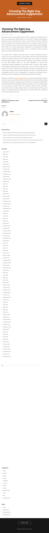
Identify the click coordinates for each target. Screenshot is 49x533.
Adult (3, 107)
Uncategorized (6, 498)
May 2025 (5, 188)
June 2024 (5, 216)
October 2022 (6, 265)
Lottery (5, 488)
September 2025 (7, 179)
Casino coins (24, 3)
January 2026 (6, 169)
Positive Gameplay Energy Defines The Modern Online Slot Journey (19, 135)
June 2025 (5, 186)
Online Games (6, 490)
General (5, 483)
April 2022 (5, 280)
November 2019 (7, 351)
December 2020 (7, 319)
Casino (4, 475)
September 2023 (7, 238)
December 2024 (7, 201)
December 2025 (7, 171)
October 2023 (6, 235)
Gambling (5, 480)
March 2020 (6, 341)
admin (29, 17)
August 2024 (6, 211)
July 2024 (5, 213)
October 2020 (6, 324)
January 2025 (6, 198)
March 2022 (6, 282)
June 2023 (5, 245)
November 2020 (7, 322)
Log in (4, 507)
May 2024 (5, 218)
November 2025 (7, 174)
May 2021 (5, 307)
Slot (4, 495)
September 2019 (7, 356)
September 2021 (7, 297)
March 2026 (6, 164)
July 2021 (5, 302)
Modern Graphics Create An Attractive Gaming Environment (17, 137)
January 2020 (6, 346)
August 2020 (6, 329)
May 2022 (5, 277)
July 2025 (5, 184)
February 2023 (6, 255)
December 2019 (6, 349)
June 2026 (5, 156)
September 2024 (7, 208)
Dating (4, 478)
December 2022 (7, 260)
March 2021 (6, 312)
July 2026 (5, 154)
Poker (4, 493)
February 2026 (6, 166)
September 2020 (7, 326)
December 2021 (6, 290)
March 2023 (6, 253)
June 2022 (5, 275)
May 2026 (5, 159)
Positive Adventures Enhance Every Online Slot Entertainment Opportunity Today (23, 140)
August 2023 (6, 240)
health (4, 485)
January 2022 (6, 287)
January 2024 (6, 228)
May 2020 (5, 336)
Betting (5, 473)
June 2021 (5, 304)
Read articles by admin (15, 114)
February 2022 (6, 285)
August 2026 (6, 151)
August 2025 (6, 181)
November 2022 (7, 262)
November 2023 (7, 233)
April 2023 (5, 250)
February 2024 (6, 225)
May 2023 (5, 248)
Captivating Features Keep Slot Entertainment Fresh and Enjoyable (19, 142)
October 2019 (6, 354)
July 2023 (5, 243)
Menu (25, 8)
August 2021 (6, 299)
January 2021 (6, 317)
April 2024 (5, 221)
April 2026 (5, 161)
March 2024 (6, 223)
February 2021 (6, 314)
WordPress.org (6, 514)
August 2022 (6, 270)
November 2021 (7, 292)
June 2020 (5, 334)
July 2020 (5, 331)
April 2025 (5, 191)
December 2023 (7, 230)
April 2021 (5, 309)
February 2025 (6, 196)
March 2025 (6, 193)
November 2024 (7, 203)
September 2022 (7, 267)
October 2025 (6, 176)
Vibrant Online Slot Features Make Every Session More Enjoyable (19, 132)
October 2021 (6, 294)
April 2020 (5, 339)
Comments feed (7, 512)
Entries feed (6, 509)
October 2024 (6, 206)
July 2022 (5, 272)
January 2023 (6, 257)
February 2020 (6, 344)
